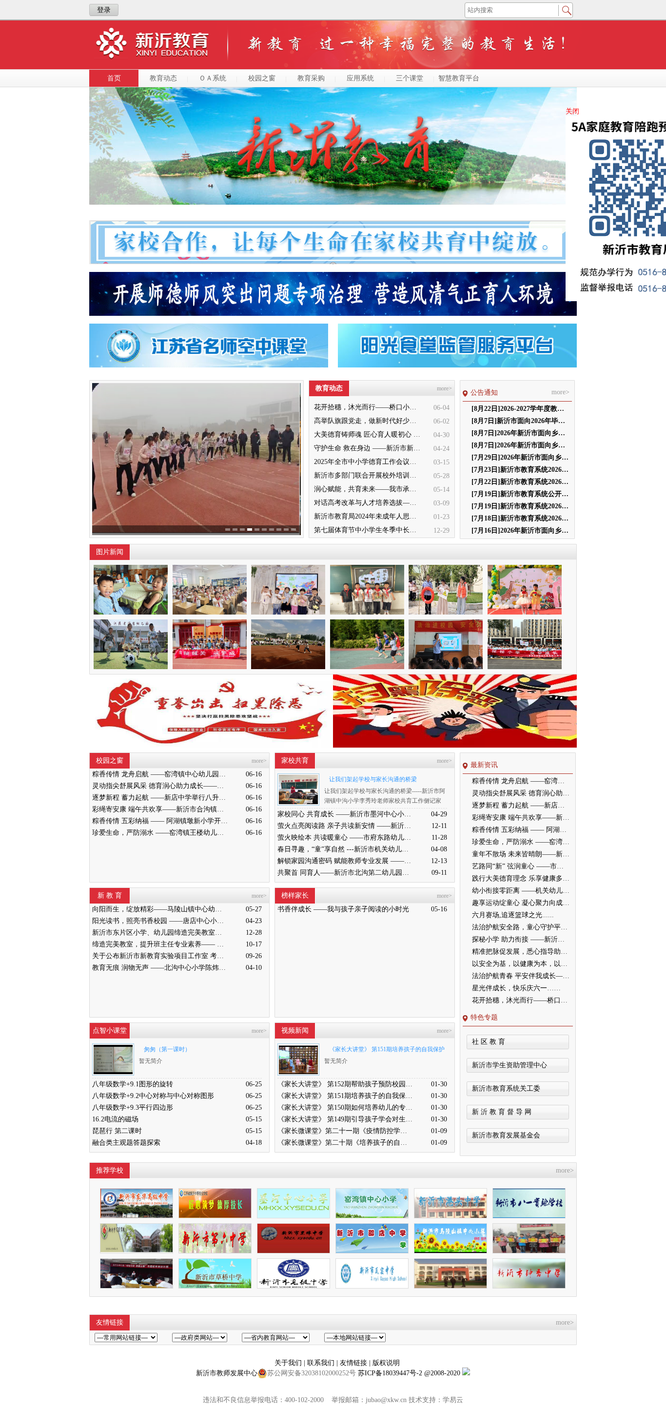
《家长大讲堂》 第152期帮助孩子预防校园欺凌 (345, 1084)
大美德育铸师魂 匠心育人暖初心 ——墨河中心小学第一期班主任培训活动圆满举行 (368, 434)
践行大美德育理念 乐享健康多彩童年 (520, 878)
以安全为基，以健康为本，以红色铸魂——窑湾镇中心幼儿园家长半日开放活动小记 (520, 963)
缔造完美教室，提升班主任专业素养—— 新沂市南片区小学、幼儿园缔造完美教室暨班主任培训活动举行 (160, 944)
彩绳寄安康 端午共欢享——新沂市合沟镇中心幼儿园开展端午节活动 (160, 809)
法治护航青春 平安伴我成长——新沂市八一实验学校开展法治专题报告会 (520, 976)
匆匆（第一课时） (167, 1049)
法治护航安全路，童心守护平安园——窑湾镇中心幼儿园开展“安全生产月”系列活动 (520, 927)
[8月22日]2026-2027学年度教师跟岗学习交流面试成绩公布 (520, 408)
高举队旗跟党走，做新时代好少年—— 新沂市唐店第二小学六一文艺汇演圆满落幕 (368, 420)
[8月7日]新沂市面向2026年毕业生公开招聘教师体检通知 (520, 420)
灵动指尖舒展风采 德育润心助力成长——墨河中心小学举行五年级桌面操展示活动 (160, 786)
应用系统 (360, 78)
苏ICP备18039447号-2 (390, 1373)
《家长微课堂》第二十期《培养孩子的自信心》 (345, 1142)
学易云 (453, 1400)
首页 (114, 78)
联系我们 (321, 1363)
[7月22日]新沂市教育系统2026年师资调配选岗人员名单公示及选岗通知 (520, 481)
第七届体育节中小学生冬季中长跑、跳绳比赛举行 (368, 530)
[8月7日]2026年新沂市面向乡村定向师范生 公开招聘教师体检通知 (520, 433)
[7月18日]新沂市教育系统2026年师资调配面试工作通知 (520, 518)
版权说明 (386, 1363)
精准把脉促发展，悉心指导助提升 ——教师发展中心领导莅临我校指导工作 (520, 951)
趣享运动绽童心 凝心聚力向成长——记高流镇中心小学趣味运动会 (520, 902)
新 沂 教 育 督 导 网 (501, 1112)
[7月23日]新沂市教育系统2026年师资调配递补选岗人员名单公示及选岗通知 (520, 469)
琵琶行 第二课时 (117, 1131)
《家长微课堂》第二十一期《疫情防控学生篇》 (345, 1131)
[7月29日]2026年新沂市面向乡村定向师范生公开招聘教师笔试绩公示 (520, 457)
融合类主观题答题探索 (126, 1142)
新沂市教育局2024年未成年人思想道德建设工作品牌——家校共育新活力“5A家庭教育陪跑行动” (368, 516)
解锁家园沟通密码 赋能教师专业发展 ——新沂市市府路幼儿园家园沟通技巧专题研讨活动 (345, 861)
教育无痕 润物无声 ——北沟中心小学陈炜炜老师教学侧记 (160, 967)
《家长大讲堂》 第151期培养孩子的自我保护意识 (384, 1051)
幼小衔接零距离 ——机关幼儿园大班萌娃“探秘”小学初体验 (520, 890)
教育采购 (311, 78)
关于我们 (289, 1363)
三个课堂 (409, 78)
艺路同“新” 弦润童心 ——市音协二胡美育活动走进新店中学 (520, 866)
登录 (104, 10)
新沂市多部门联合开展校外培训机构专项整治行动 (368, 475)
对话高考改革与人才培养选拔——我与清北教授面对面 (368, 502)
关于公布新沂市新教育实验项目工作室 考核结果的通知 (160, 956)
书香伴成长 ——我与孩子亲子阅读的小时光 (343, 909)
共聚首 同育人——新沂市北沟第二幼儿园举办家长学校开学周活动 (345, 872)
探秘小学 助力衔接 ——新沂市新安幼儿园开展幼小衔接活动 (520, 939)
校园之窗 (261, 78)
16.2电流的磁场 (115, 1119)
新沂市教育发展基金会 (506, 1135)
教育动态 (163, 78)
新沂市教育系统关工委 (506, 1088)
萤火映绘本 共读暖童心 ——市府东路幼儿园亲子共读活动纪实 (345, 837)
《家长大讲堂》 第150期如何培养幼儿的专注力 (345, 1107)
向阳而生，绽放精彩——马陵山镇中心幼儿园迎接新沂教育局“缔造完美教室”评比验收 (160, 909)
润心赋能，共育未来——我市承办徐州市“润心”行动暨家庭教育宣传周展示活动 (368, 489)
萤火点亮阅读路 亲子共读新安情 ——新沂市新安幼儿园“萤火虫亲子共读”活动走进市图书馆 (345, 825)
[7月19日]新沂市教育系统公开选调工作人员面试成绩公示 (520, 494)
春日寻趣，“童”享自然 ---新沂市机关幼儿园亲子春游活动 (345, 849)
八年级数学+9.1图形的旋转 (132, 1084)
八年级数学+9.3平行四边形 (132, 1107)
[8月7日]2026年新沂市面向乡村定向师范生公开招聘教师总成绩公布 (520, 445)
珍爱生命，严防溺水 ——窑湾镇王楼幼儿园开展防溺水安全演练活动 (160, 832)
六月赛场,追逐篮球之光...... (513, 915)
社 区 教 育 (488, 1041)
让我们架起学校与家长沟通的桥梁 (373, 779)
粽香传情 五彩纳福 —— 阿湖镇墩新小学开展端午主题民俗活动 (160, 821)
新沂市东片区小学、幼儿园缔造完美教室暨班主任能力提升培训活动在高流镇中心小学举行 (160, 932)
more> (444, 388)
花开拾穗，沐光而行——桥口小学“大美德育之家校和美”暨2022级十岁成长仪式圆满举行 (368, 407)
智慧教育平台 (458, 78)
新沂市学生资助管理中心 (509, 1065)
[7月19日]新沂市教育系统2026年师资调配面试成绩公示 (520, 506)
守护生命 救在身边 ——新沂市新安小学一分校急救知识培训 (368, 448)
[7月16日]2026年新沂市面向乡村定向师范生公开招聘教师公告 (520, 530)
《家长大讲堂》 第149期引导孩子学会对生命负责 (345, 1119)
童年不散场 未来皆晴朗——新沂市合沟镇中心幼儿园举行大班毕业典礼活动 (520, 854)
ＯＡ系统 (212, 78)
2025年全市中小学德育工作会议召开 (368, 461)
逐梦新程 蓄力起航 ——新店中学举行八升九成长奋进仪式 (160, 797)
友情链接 (354, 1363)
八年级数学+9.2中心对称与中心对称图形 (153, 1095)
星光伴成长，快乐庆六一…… (516, 988)
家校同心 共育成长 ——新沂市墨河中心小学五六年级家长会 (345, 814)
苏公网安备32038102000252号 (311, 1373)
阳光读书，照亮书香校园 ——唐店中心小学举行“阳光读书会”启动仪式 (160, 920)
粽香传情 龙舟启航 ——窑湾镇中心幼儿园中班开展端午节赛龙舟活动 (160, 774)
